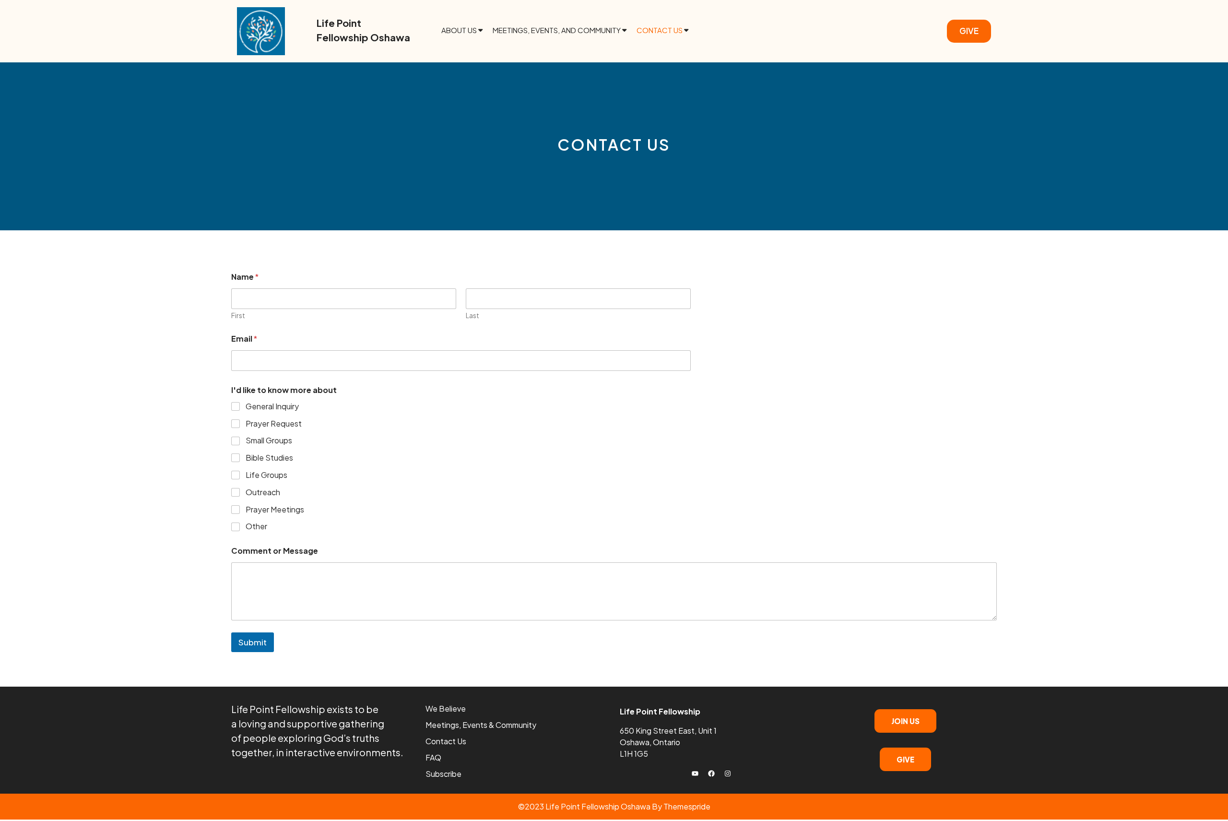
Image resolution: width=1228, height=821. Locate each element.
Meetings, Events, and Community (557, 30)
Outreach (263, 492)
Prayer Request (274, 423)
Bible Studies (269, 458)
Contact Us (660, 30)
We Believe (445, 708)
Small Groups (269, 440)
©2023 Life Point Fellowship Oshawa (584, 806)
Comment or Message (274, 550)
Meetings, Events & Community (480, 725)
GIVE (969, 30)
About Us (459, 30)
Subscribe (443, 774)
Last (472, 315)
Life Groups (266, 475)
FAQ (433, 757)
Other (256, 526)
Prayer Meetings (275, 509)
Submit (252, 642)
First (238, 315)
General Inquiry (272, 406)
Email (244, 338)
